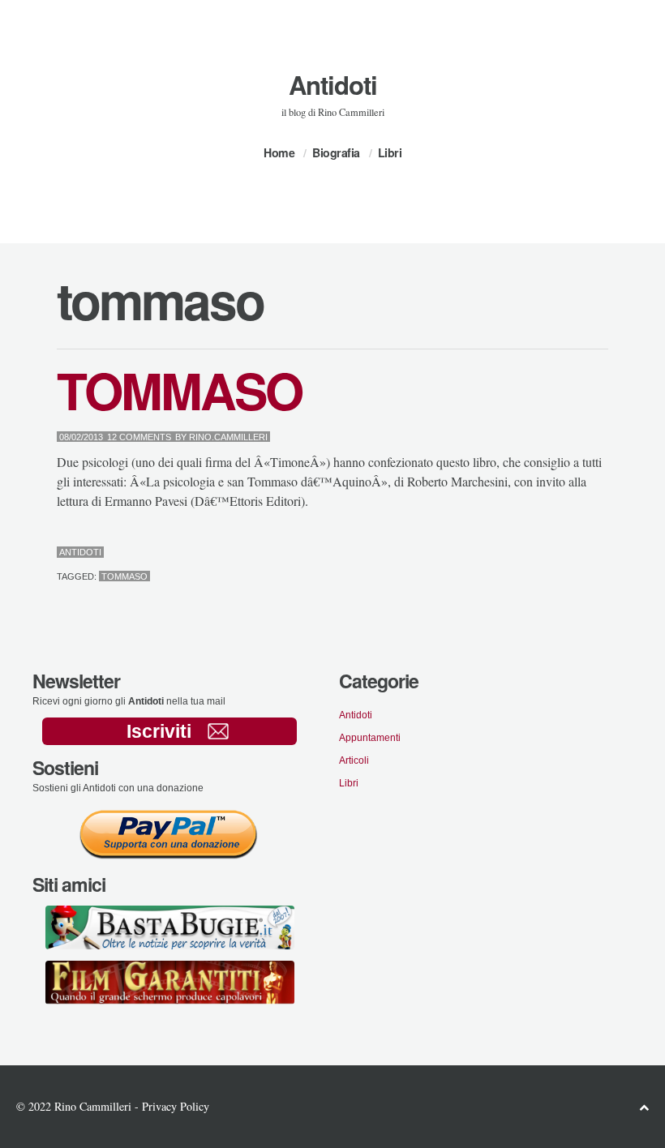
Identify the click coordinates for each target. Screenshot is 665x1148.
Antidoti (333, 84)
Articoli (354, 760)
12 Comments (139, 437)
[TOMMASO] (565, 553)
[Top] (644, 1107)
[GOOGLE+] (604, 553)
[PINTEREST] (578, 553)
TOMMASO (179, 389)
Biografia (336, 152)
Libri (390, 152)
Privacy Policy (175, 1106)
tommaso (124, 576)
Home (279, 152)
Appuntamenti (370, 737)
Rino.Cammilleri (228, 437)
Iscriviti (159, 731)
